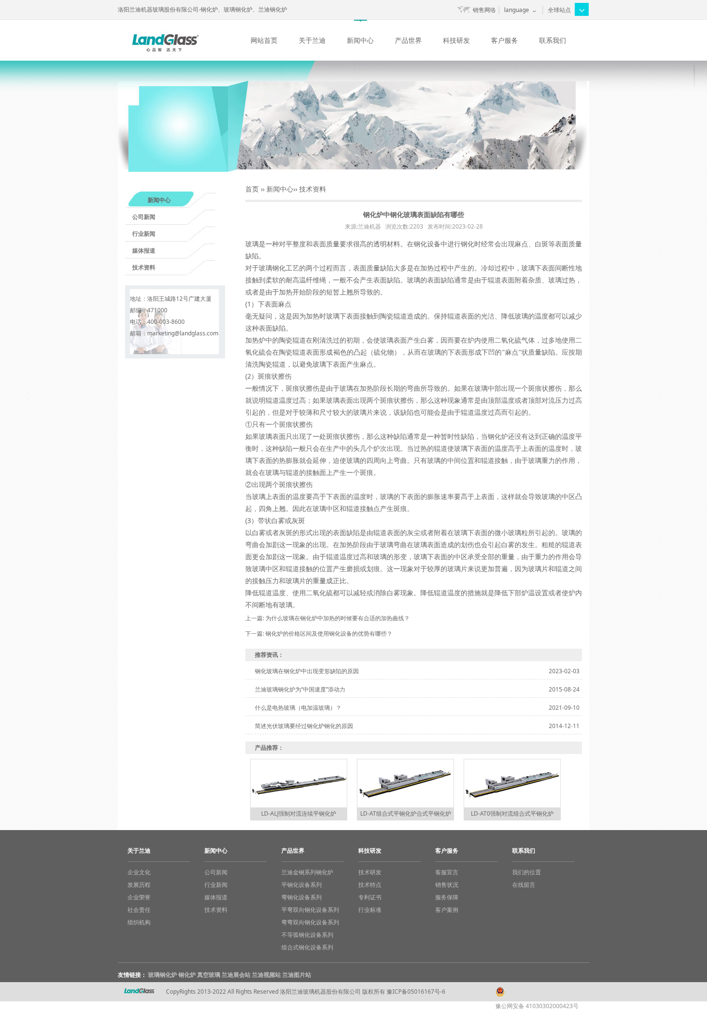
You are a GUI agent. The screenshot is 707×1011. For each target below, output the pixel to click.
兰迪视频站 (266, 975)
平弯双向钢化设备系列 (310, 910)
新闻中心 (360, 40)
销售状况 (446, 885)
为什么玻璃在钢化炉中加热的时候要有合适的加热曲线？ (337, 618)
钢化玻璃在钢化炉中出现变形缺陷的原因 (307, 671)
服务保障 (446, 897)
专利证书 (369, 897)
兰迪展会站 (236, 975)
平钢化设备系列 (301, 885)
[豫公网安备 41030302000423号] (541, 987)
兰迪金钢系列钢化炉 (307, 872)
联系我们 (552, 40)
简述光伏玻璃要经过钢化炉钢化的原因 (304, 726)
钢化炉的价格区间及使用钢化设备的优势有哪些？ (328, 633)
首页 (252, 188)
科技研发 (456, 40)
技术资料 (143, 267)
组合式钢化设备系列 (307, 947)
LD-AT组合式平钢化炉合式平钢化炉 (405, 813)
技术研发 (369, 872)
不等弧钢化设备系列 (307, 935)
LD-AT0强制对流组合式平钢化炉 (512, 813)
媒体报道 (143, 250)
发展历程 (139, 885)
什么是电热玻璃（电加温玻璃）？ (298, 708)
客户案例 (446, 910)
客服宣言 (446, 872)
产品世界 (408, 40)
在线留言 (523, 885)
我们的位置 (526, 872)
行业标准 (369, 910)
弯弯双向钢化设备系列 (310, 922)
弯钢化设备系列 (301, 897)
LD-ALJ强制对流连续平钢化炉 (298, 813)
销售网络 (484, 10)
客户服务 (504, 40)
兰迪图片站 (296, 975)
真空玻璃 (208, 975)
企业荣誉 (139, 897)
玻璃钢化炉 (162, 975)
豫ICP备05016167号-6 (416, 991)
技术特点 (369, 885)
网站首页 (264, 40)
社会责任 (139, 910)
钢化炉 (187, 975)
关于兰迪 (312, 40)
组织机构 (139, 922)
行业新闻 (143, 234)
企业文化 (139, 872)
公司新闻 (143, 217)
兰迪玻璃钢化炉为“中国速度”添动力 (300, 689)
